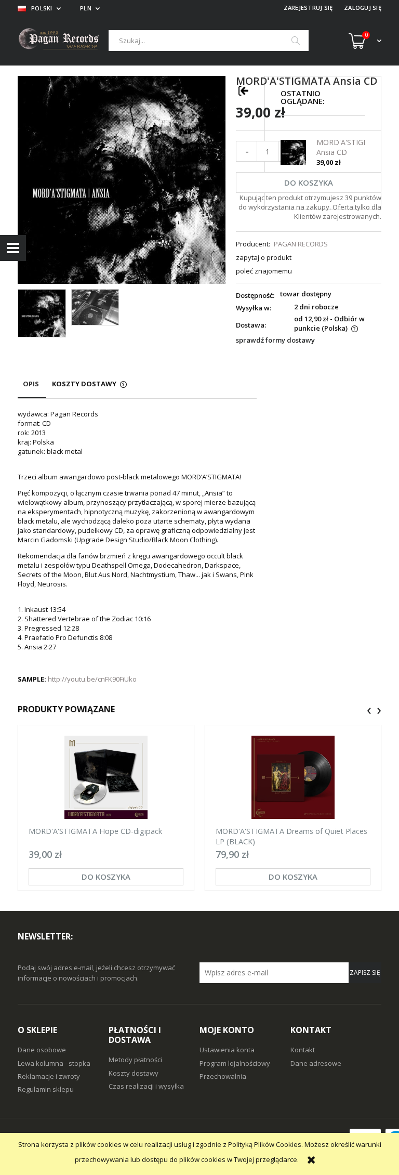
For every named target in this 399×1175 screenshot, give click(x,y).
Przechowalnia (223, 1076)
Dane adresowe (315, 1063)
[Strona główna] (63, 40)
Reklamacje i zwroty (49, 1076)
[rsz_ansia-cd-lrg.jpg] (95, 307)
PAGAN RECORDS (301, 244)
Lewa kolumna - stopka (54, 1063)
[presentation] (369, 710)
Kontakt (302, 1049)
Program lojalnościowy (235, 1063)
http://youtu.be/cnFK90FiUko (92, 679)
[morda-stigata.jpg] (41, 313)
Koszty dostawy (133, 1073)
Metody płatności (135, 1059)
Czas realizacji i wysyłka (146, 1086)
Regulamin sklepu (46, 1089)
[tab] (32, 388)
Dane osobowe (42, 1049)
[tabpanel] (137, 546)
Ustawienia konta (227, 1049)
